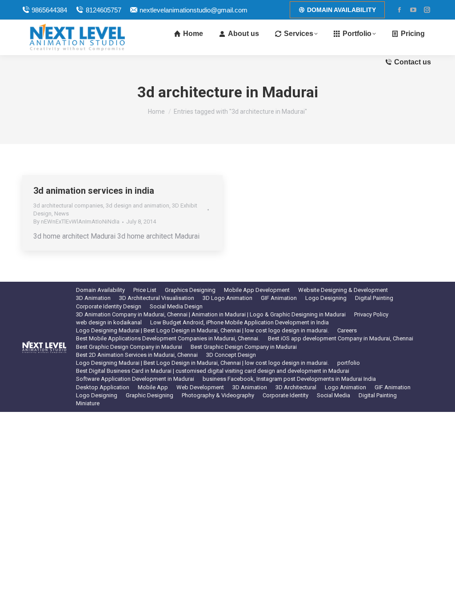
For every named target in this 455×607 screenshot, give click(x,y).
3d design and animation (137, 205)
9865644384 (49, 10)
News (61, 213)
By (76, 221)
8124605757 (103, 10)
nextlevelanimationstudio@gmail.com (193, 10)
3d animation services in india (93, 190)
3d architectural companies (68, 205)
